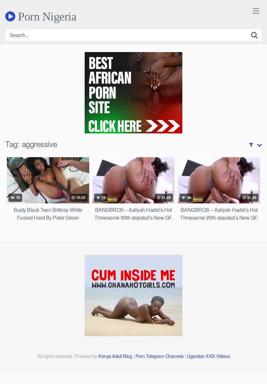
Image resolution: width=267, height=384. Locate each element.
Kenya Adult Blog (115, 355)
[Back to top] (249, 363)
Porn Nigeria (45, 16)
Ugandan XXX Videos (208, 355)
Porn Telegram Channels (160, 355)
